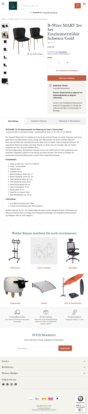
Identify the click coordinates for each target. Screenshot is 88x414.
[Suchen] (78, 5)
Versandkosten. (62, 52)
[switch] (80, 409)
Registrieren (65, 348)
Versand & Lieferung (38, 121)
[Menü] (84, 396)
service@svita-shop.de (50, 13)
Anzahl (49, 57)
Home (4, 19)
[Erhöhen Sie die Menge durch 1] (67, 63)
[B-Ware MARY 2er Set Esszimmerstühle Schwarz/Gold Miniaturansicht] (5, 27)
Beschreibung (13, 121)
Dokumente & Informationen (69, 121)
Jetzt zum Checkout (66, 78)
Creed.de (53, 410)
